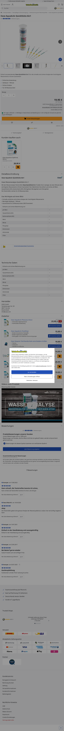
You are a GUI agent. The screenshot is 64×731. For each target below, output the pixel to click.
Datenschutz (29, 380)
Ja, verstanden (32, 372)
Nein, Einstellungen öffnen (32, 376)
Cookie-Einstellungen (41, 366)
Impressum (35, 380)
